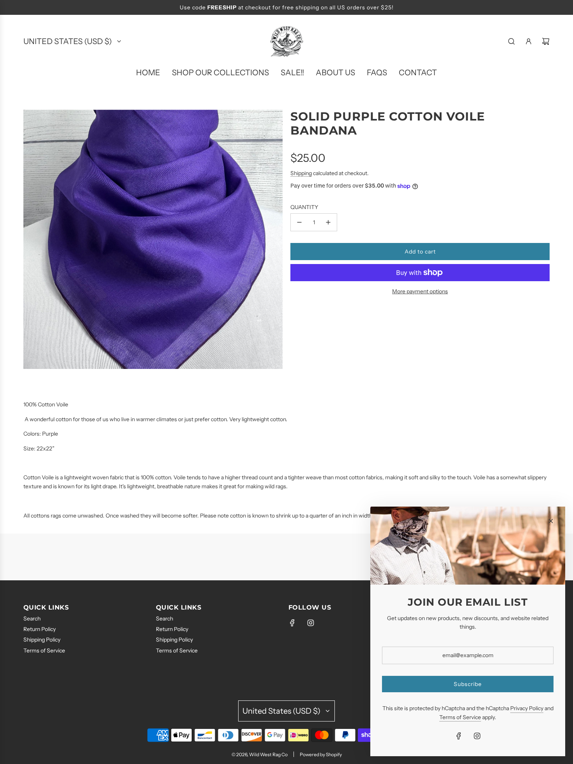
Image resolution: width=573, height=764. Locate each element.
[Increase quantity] (328, 222)
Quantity (304, 207)
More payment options (420, 291)
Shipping (301, 173)
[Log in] (528, 41)
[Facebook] (292, 622)
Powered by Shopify (321, 754)
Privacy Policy (526, 708)
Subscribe (468, 684)
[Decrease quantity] (299, 222)
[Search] (511, 41)
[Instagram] (310, 622)
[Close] (550, 521)
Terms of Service (460, 717)
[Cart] (545, 41)
